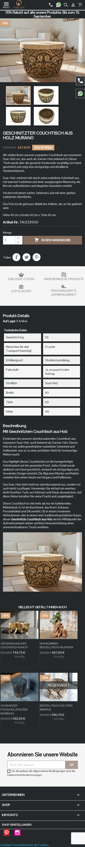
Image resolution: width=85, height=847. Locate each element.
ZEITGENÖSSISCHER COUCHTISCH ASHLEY (14, 645)
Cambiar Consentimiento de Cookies (24, 845)
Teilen (16, 257)
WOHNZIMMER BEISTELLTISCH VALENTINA (56, 645)
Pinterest (37, 257)
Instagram (17, 831)
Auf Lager (9, 321)
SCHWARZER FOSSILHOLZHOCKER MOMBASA (14, 709)
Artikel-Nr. (11, 222)
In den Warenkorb (52, 240)
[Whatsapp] (60, 3)
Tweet (26, 257)
